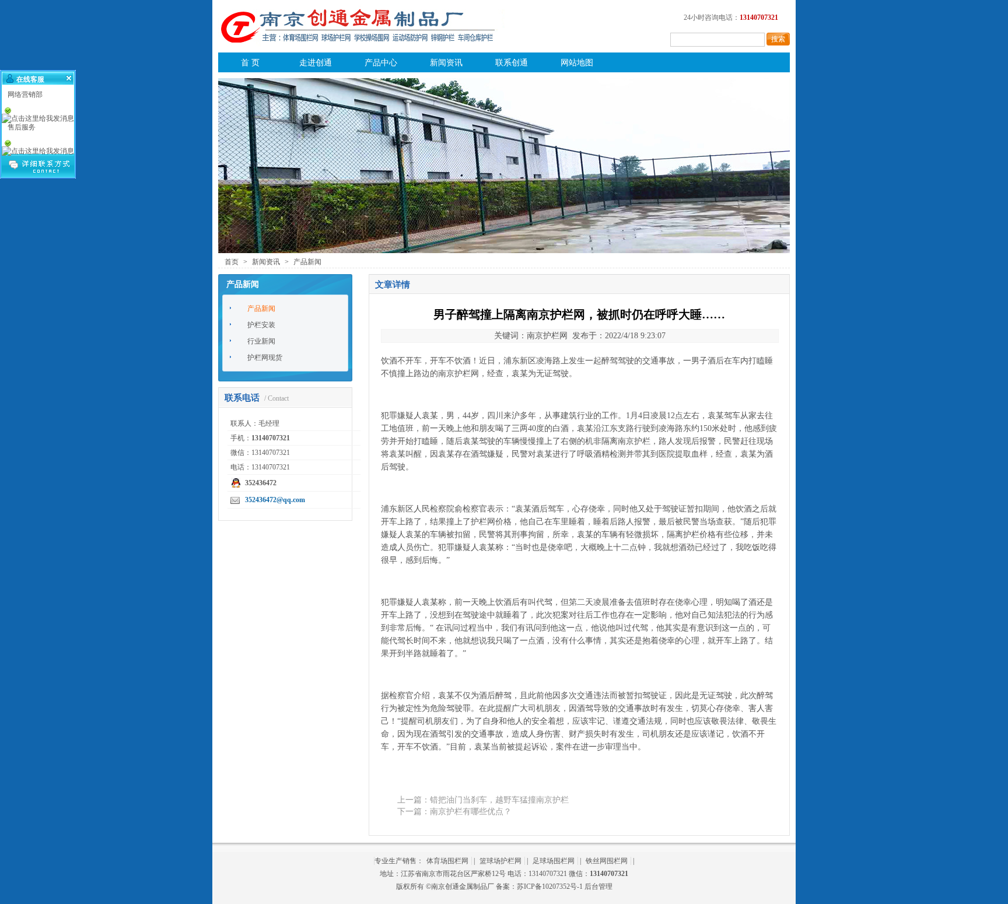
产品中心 (381, 62)
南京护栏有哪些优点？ (471, 811)
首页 (232, 262)
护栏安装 (261, 325)
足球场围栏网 (554, 861)
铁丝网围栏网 (607, 861)
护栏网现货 (264, 357)
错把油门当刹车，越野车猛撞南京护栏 (499, 800)
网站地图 (577, 62)
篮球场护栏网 (501, 861)
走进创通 (315, 62)
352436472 (260, 483)
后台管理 (598, 886)
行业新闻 (261, 341)
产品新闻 (307, 262)
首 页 (250, 62)
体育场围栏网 (447, 861)
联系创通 (511, 62)
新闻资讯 (446, 62)
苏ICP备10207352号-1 (550, 886)
